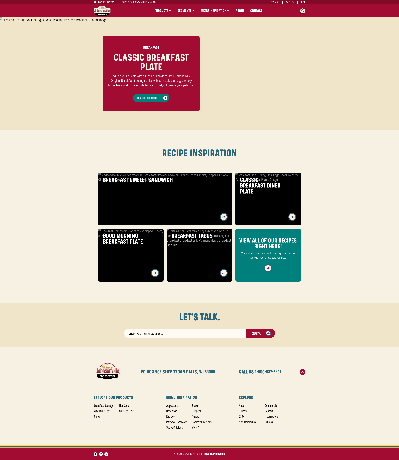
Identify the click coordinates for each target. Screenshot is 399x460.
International (272, 416)
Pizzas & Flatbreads (176, 422)
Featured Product (148, 98)
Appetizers (172, 405)
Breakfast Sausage (103, 405)
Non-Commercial (248, 422)
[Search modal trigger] (302, 11)
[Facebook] (95, 454)
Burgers (196, 411)
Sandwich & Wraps (202, 422)
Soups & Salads (174, 427)
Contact (275, 2)
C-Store (243, 411)
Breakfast (171, 411)
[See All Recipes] (268, 268)
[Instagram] (106, 454)
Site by (211, 453)
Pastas (195, 416)
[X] (101, 454)
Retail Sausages (102, 411)
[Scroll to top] (302, 372)
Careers (290, 2)
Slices (97, 416)
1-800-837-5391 (107, 2)
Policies (269, 422)
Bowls (195, 405)
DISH (303, 2)
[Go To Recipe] (224, 217)
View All (196, 427)
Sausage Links (126, 411)
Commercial (271, 405)
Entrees (170, 416)
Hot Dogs (124, 405)
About (240, 11)
